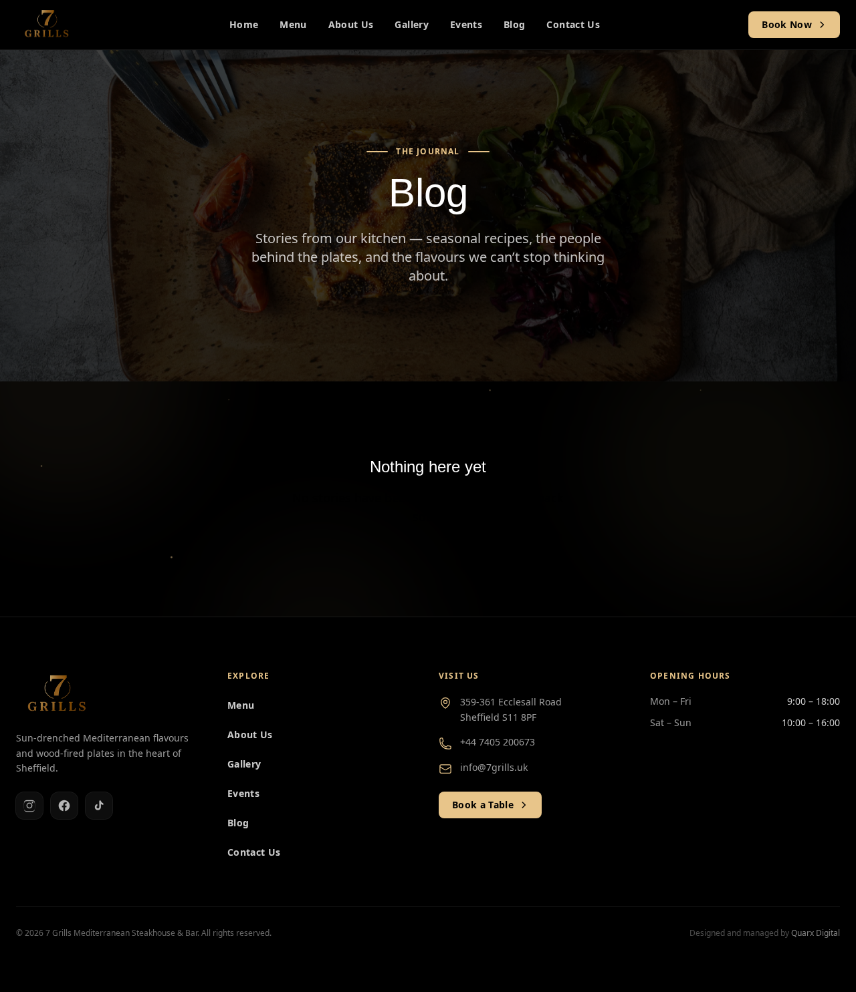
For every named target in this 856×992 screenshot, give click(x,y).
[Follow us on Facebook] (64, 805)
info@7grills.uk (494, 767)
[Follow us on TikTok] (99, 805)
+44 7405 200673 (497, 741)
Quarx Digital (815, 933)
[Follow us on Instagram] (29, 805)
